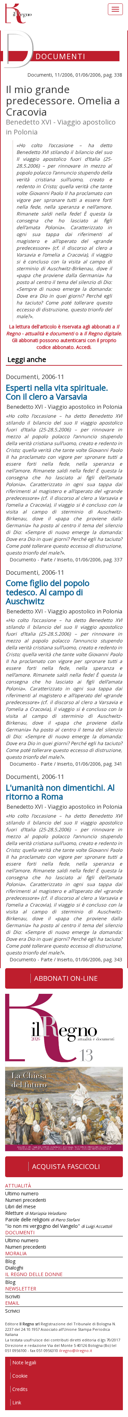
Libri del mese (20, 1206)
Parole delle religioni (42, 1219)
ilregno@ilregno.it (75, 1350)
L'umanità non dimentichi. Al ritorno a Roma (60, 792)
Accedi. (83, 347)
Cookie (20, 1376)
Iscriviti (12, 1296)
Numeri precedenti (25, 1200)
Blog (10, 1261)
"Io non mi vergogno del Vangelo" (58, 1226)
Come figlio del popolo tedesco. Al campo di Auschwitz (47, 592)
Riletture (35, 1213)
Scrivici (12, 1311)
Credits (20, 1389)
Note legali (24, 1362)
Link (16, 1402)
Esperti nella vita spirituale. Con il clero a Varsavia (57, 392)
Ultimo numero (22, 1193)
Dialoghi (14, 1267)
